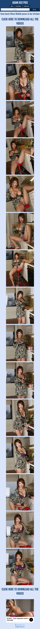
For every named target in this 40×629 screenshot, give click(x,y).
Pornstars (26, 6)
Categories (18, 6)
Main (12, 6)
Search (34, 9)
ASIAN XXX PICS (20, 2)
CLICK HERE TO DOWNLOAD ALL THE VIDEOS (20, 21)
